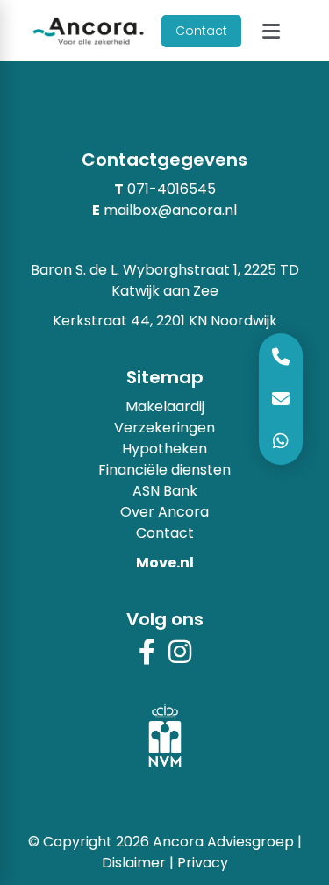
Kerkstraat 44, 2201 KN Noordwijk (165, 320)
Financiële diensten (164, 470)
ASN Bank (164, 491)
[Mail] (281, 399)
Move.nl (165, 563)
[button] (270, 31)
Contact (201, 30)
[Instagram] (179, 657)
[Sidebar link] (281, 441)
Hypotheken (164, 449)
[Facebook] (147, 657)
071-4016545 (171, 189)
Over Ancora (164, 512)
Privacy (202, 863)
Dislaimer (134, 863)
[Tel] (281, 357)
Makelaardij (164, 406)
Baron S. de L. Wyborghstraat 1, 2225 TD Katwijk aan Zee (165, 280)
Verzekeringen (164, 428)
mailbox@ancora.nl (170, 210)
